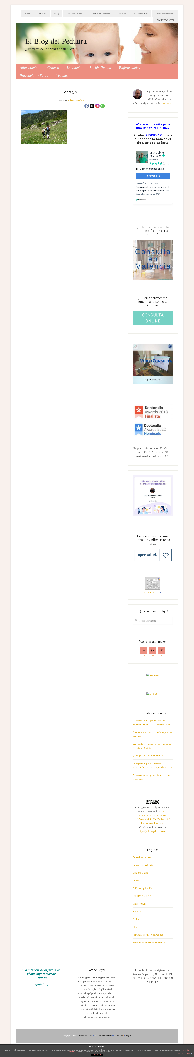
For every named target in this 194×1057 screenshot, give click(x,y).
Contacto (137, 880)
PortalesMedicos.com (151, 593)
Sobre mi (137, 911)
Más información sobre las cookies (149, 942)
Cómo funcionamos (142, 857)
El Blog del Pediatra (56, 41)
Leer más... (167, 103)
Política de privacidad (143, 888)
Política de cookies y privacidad (148, 934)
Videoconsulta (139, 903)
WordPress (119, 1035)
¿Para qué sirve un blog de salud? (148, 755)
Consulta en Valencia (143, 864)
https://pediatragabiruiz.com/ (152, 831)
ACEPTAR (97, 1055)
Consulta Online (140, 872)
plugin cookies (184, 1053)
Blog (135, 926)
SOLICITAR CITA (142, 895)
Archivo (136, 919)
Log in (128, 1035)
